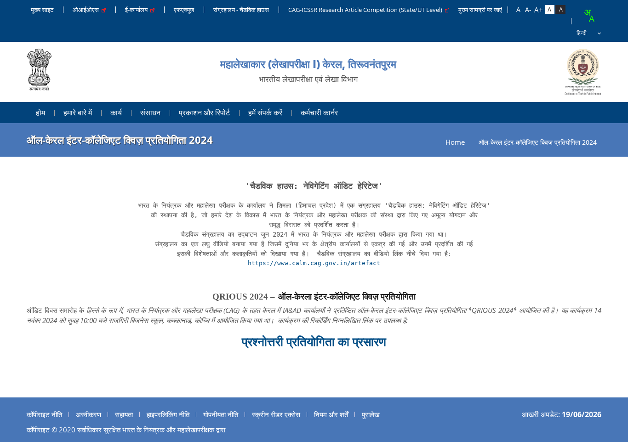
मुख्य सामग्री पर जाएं (480, 10)
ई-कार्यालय (137, 10)
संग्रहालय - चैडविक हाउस (241, 10)
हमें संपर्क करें (265, 113)
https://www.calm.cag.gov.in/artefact (314, 263)
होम (40, 113)
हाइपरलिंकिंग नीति (168, 414)
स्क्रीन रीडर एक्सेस (276, 414)
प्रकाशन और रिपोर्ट (204, 113)
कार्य (116, 113)
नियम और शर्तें (331, 414)
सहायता (124, 414)
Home (455, 142)
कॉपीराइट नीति (44, 414)
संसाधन (150, 113)
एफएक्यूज (184, 10)
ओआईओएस (87, 10)
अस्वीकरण (88, 414)
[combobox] (589, 15)
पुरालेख (371, 414)
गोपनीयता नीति (220, 414)
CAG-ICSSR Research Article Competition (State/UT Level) (366, 10)
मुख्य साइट (42, 10)
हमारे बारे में (77, 113)
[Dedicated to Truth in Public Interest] (39, 72)
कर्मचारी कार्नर (319, 113)
